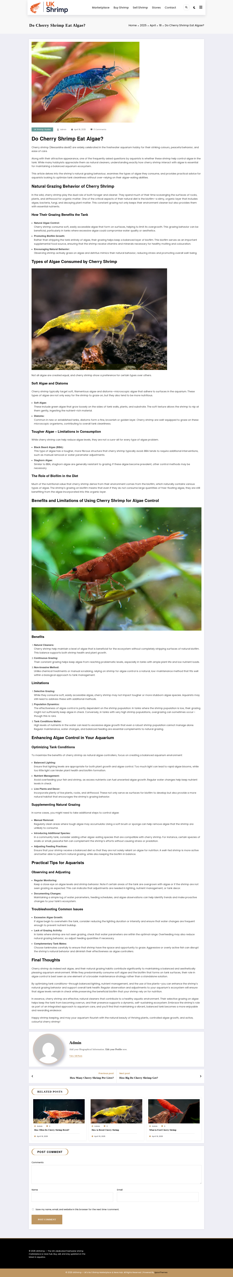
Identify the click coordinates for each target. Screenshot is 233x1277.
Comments (38, 1162)
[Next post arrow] (200, 1076)
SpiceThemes (161, 1272)
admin (63, 129)
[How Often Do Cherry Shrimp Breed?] (59, 1111)
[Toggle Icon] (200, 8)
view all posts (75, 1056)
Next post (124, 1073)
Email (120, 1189)
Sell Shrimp (140, 7)
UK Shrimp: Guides (42, 129)
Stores (156, 7)
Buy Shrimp (121, 7)
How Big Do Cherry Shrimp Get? (138, 1077)
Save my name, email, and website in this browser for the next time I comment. (77, 1209)
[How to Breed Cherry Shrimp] (116, 1111)
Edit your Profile (113, 1049)
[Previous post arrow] (32, 1076)
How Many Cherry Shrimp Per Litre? (92, 1077)
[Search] (186, 7)
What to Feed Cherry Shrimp (162, 1130)
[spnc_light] (194, 7)
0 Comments (100, 129)
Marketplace (100, 7)
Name (35, 1189)
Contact (170, 7)
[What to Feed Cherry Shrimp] (174, 1111)
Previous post (106, 1073)
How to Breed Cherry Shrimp (105, 1130)
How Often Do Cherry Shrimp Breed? (51, 1130)
